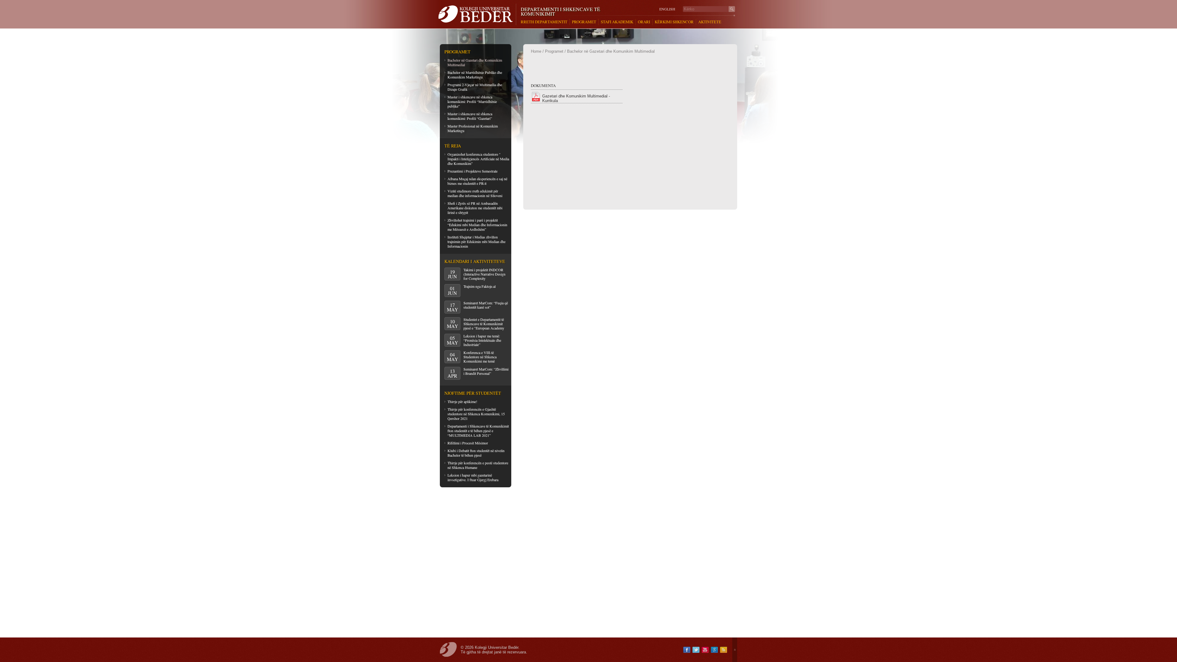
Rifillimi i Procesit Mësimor (468, 442)
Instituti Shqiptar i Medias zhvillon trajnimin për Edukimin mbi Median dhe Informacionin (476, 241)
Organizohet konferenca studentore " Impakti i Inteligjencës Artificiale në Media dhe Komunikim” (478, 159)
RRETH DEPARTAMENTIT (544, 22)
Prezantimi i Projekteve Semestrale (472, 171)
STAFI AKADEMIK (617, 22)
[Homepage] (477, 14)
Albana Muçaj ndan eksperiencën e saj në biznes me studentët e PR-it (477, 181)
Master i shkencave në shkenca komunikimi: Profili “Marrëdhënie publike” (472, 101)
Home (536, 51)
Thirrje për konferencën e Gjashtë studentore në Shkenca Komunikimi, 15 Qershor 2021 (476, 414)
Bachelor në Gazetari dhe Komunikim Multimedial (475, 62)
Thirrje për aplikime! (462, 401)
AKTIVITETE (709, 22)
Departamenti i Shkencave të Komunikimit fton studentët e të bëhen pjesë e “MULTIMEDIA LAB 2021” (478, 431)
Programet (554, 51)
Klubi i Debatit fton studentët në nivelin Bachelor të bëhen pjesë (476, 453)
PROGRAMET (584, 22)
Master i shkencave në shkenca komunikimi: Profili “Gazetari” (470, 116)
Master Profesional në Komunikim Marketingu (473, 128)
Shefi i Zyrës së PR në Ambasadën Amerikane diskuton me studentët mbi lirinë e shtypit (475, 208)
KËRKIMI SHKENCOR (674, 22)
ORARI (644, 22)
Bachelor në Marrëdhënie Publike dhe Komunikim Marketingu (475, 74)
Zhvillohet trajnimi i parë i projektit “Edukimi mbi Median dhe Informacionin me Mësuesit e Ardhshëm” (477, 225)
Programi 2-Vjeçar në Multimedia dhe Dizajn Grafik (475, 87)
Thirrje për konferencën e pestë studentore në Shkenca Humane (478, 465)
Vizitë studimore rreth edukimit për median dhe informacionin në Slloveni (475, 193)
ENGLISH (667, 9)
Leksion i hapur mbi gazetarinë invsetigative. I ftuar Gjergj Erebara (473, 477)
